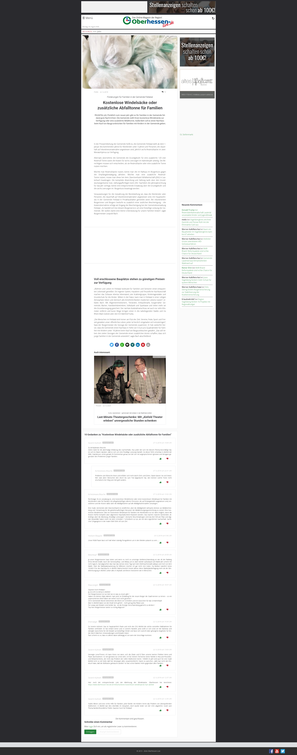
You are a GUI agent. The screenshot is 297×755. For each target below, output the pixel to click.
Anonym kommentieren (109, 732)
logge (91, 726)
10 (165, 92)
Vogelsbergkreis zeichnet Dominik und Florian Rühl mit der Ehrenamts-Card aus (196, 222)
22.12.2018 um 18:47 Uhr (162, 585)
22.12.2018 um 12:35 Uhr (162, 699)
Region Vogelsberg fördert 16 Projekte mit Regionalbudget (196, 302)
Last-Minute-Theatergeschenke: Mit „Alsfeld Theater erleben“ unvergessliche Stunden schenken (130, 417)
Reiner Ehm (187, 267)
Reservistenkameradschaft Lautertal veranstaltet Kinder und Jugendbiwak (197, 213)
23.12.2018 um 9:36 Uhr (163, 535)
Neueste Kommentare (192, 205)
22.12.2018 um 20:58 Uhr (162, 555)
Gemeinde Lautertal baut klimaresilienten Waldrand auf (197, 261)
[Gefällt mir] (160, 458)
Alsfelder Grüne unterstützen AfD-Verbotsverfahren (196, 241)
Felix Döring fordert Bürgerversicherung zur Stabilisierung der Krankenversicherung (196, 291)
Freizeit (98, 406)
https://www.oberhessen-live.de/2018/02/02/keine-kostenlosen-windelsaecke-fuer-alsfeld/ (121, 685)
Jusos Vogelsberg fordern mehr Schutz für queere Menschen (196, 280)
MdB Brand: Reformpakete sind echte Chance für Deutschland (195, 251)
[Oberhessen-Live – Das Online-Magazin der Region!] (148, 21)
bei (190, 210)
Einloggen (90, 732)
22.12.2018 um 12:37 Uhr (162, 677)
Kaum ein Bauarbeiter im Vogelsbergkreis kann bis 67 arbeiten (197, 232)
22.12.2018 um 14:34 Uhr (162, 621)
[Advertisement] (130, 245)
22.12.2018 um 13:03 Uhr (162, 649)
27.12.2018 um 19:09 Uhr (162, 443)
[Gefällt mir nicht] (167, 458)
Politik (96, 92)
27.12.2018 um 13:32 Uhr (162, 494)
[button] (112, 345)
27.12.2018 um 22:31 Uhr (162, 471)
